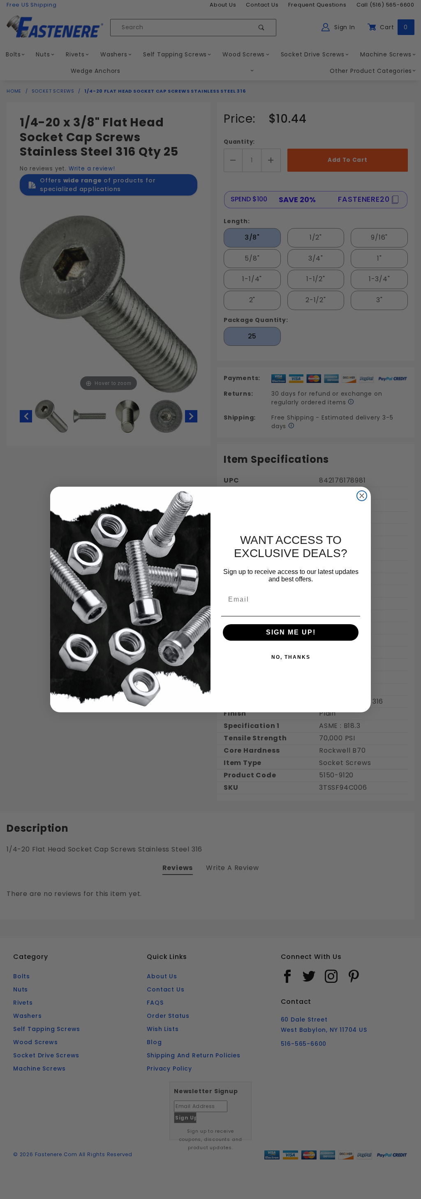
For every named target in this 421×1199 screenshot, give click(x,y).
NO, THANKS (290, 657)
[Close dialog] (362, 496)
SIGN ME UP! (291, 632)
